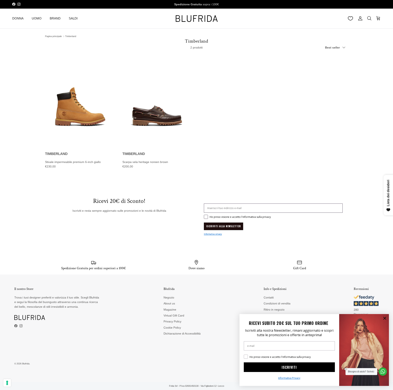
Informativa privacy (213, 234)
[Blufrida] (196, 18)
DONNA (18, 18)
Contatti (269, 297)
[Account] (359, 18)
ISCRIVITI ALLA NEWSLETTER (223, 226)
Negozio (169, 297)
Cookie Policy (172, 327)
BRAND (55, 18)
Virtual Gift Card (174, 315)
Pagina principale (53, 36)
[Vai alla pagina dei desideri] (350, 18)
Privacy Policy (172, 321)
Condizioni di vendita (277, 303)
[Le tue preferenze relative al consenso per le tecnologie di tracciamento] (7, 383)
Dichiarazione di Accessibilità (182, 333)
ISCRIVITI (289, 367)
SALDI (73, 18)
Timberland (70, 36)
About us (169, 303)
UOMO (37, 18)
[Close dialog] (385, 318)
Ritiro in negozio (274, 309)
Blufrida (25, 363)
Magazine (170, 309)
